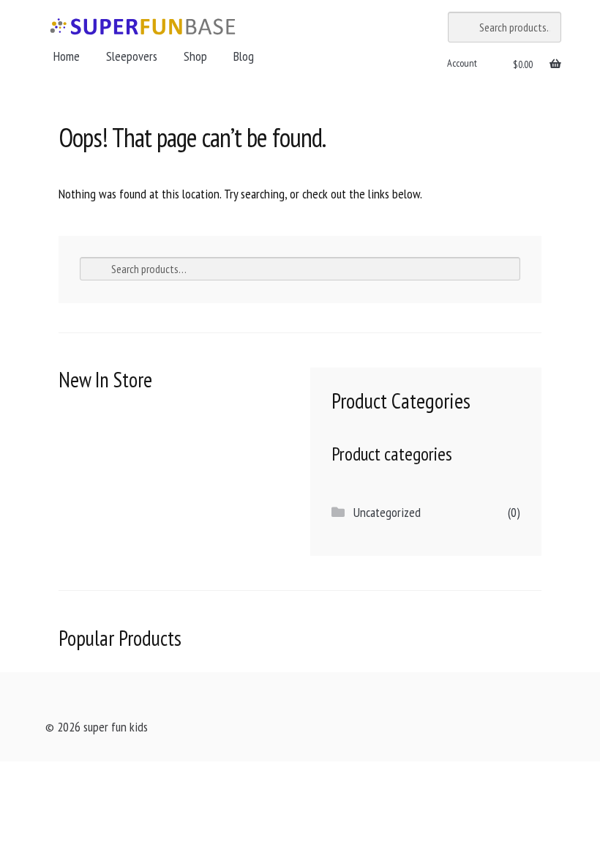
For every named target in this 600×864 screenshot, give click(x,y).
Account (462, 63)
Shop (195, 56)
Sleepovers (131, 56)
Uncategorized (387, 512)
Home (66, 56)
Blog (243, 56)
